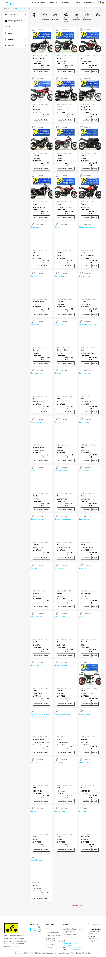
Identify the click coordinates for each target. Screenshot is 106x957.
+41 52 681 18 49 (76, 947)
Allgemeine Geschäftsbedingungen (55, 940)
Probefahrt (38, 71)
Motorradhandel (52, 932)
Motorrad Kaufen (38, 2)
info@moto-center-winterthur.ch (71, 944)
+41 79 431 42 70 (75, 950)
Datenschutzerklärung (54, 935)
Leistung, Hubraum (17, 21)
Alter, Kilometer (17, 27)
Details (46, 71)
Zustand (16, 45)
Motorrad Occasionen (20, 8)
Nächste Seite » (77, 906)
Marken (53, 2)
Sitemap (49, 947)
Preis (17, 33)
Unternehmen (88, 2)
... (62, 906)
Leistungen (65, 2)
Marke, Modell (17, 14)
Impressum (50, 944)
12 (67, 906)
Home (6, 8)
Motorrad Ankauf (52, 929)
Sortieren (16, 39)
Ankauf (77, 2)
